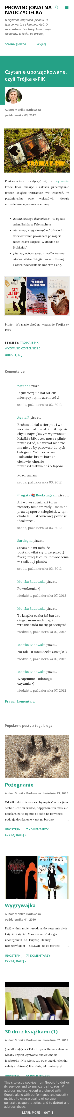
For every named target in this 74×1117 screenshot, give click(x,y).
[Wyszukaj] (56, 7)
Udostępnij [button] (13, 355)
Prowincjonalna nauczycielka (28, 10)
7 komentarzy (37, 829)
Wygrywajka (20, 905)
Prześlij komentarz (20, 701)
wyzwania (62, 181)
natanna (23, 386)
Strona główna (15, 44)
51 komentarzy (38, 1076)
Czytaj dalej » (16, 835)
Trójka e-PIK (29, 342)
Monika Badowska (31, 581)
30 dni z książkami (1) (31, 1031)
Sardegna (24, 540)
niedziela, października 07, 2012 (41, 595)
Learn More (31, 1112)
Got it (48, 1112)
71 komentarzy (38, 955)
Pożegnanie (19, 784)
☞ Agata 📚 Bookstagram (37, 495)
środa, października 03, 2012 (39, 405)
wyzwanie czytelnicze (22, 348)
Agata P (23, 417)
